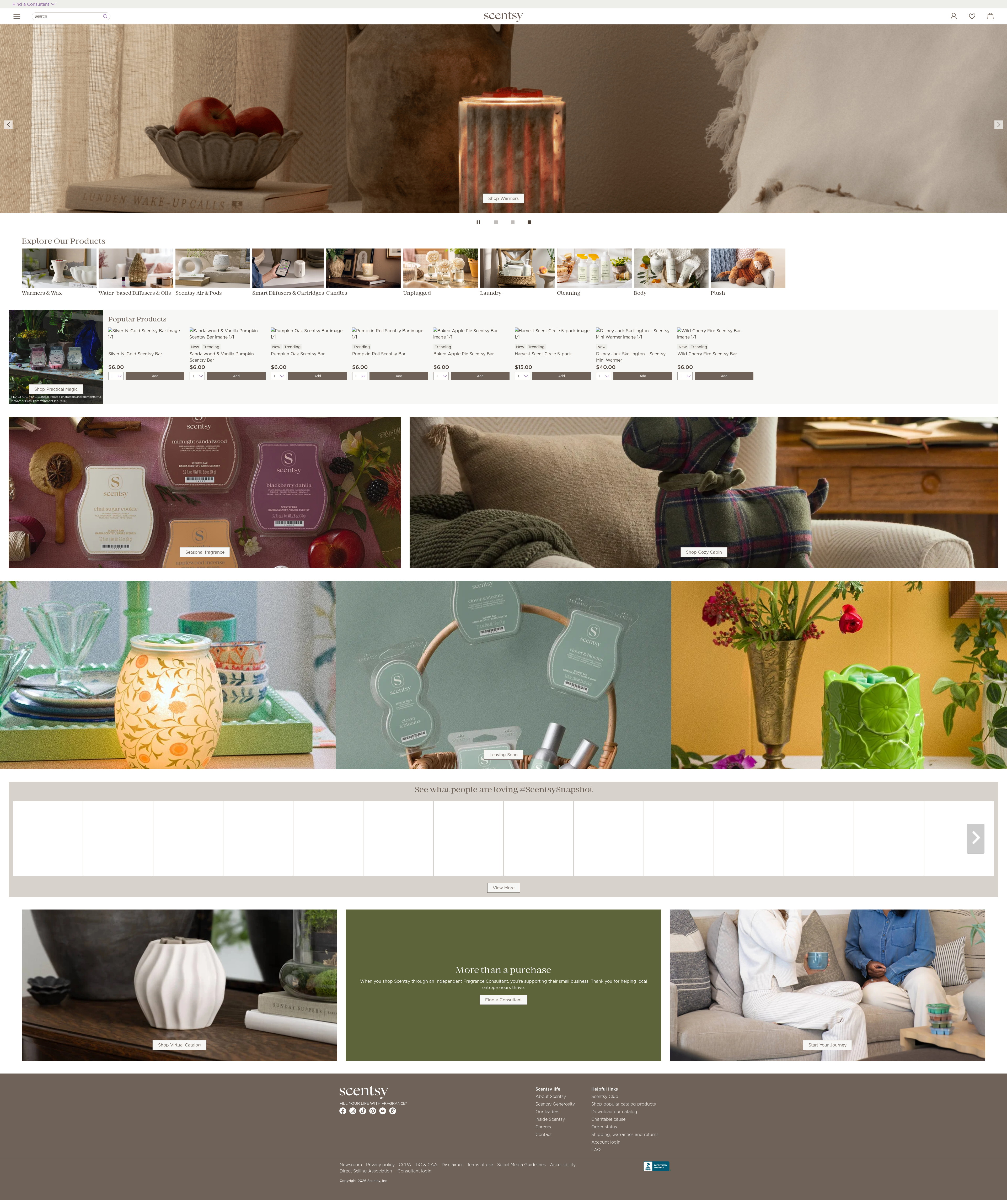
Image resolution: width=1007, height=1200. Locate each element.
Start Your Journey (827, 1045)
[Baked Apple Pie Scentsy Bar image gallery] (471, 333)
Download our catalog (614, 1111)
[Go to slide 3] (529, 222)
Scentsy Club (604, 1096)
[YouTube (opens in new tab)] (382, 1110)
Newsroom (351, 1164)
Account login (605, 1142)
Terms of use (480, 1164)
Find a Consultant (503, 1000)
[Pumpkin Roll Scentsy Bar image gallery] (390, 333)
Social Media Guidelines (521, 1164)
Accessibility (563, 1164)
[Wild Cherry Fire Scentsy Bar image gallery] (715, 333)
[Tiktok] (362, 1110)
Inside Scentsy (550, 1119)
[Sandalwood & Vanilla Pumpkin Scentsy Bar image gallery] (227, 333)
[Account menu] (948, 17)
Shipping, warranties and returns (624, 1134)
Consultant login (414, 1171)
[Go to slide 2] (513, 222)
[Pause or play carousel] (478, 222)
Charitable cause (608, 1119)
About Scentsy (550, 1096)
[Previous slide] (8, 124)
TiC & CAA (426, 1164)
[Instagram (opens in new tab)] (353, 1110)
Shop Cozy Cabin (704, 552)
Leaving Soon (504, 755)
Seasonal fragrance (204, 552)
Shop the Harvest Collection (503, 130)
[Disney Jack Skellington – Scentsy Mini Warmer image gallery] (634, 333)
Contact (543, 1134)
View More (504, 888)
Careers (543, 1127)
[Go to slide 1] (496, 222)
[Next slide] (998, 124)
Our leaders (547, 1111)
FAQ (596, 1150)
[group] (503, 119)
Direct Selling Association (366, 1171)
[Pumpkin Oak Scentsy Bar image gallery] (308, 333)
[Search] (105, 16)
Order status (604, 1127)
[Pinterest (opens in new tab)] (372, 1110)
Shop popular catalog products (623, 1104)
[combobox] (71, 16)
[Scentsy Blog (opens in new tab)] (392, 1110)
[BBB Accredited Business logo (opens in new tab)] (657, 1166)
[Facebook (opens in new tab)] (343, 1110)
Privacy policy (380, 1164)
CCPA (405, 1164)
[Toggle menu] (17, 16)
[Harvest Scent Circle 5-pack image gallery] (552, 333)
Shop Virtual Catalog (179, 1045)
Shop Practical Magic (56, 389)
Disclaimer (452, 1164)
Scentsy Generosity (555, 1104)
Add (155, 376)
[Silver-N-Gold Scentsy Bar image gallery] (146, 333)
